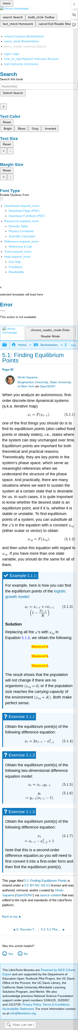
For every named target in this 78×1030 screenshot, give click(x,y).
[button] (15, 267)
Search (9, 1025)
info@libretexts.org (22, 1013)
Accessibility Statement (18, 1008)
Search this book (11, 79)
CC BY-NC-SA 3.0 (37, 885)
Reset (7, 122)
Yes (10, 954)
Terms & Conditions (56, 1004)
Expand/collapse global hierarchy (7, 345)
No (26, 954)
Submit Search (13, 93)
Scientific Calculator (22, 236)
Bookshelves (49, 345)
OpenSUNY (47, 386)
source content (50, 895)
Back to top (10, 916)
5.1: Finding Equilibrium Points (45, 880)
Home (22, 345)
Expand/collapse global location (73, 343)
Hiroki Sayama (27, 377)
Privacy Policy (31, 1004)
